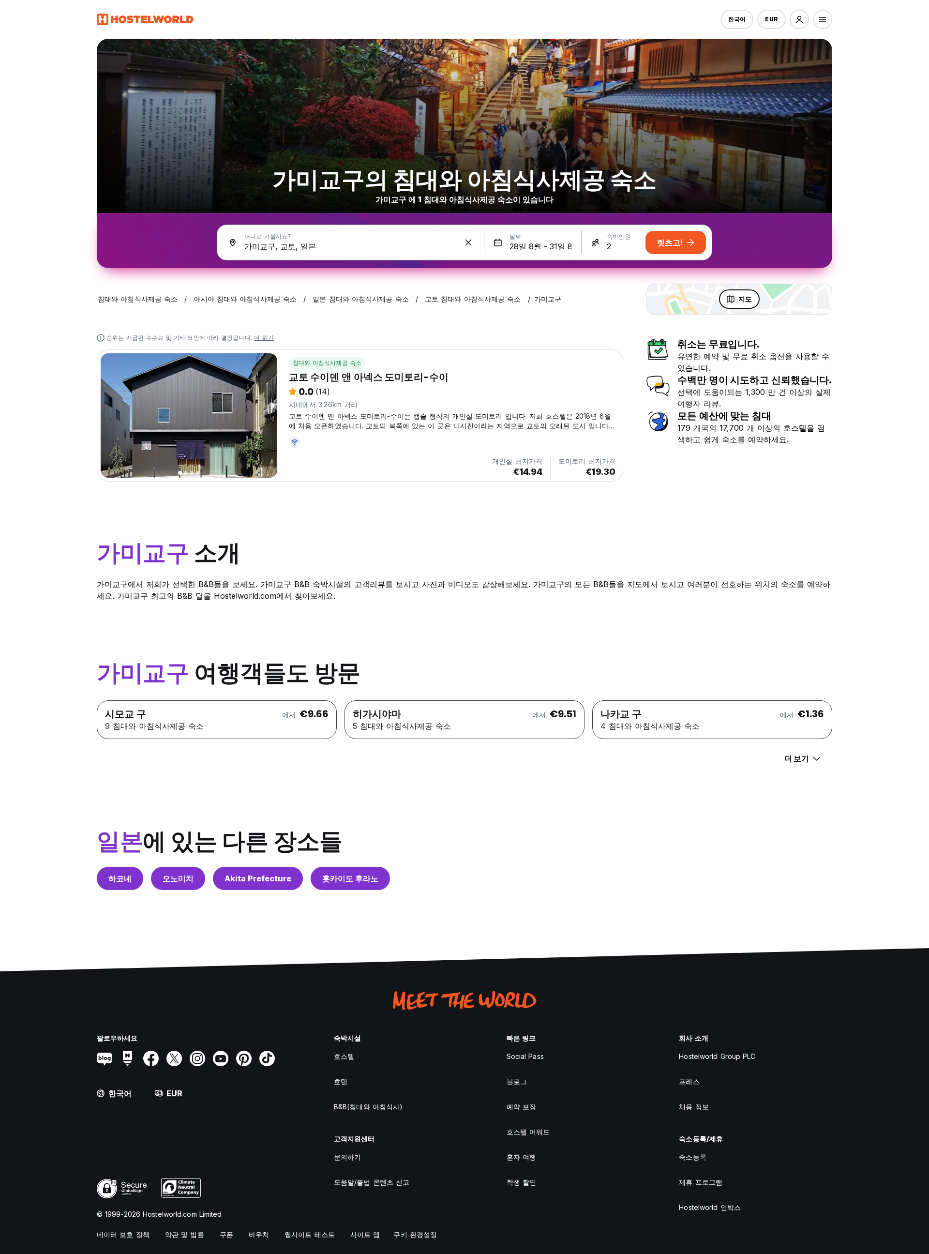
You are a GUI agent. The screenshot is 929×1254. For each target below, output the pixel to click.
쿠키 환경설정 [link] (415, 1234)
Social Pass (525, 1056)
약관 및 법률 (184, 1234)
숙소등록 (692, 1157)
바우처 (259, 1234)
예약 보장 (522, 1107)
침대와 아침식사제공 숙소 (327, 362)
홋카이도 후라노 (350, 878)
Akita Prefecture (258, 878)
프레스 (689, 1081)
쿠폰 (226, 1234)
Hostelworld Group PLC (717, 1056)
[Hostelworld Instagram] (197, 1058)
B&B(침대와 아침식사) (368, 1107)
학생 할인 (522, 1182)
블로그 (517, 1081)
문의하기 (347, 1157)
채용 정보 (694, 1107)
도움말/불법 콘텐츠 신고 (371, 1182)
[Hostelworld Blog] (104, 1058)
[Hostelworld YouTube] (220, 1058)
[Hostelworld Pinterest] (244, 1058)
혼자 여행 (522, 1157)
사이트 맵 (365, 1234)
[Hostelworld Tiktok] (267, 1058)
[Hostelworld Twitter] (174, 1058)
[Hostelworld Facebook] (151, 1058)
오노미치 (178, 878)
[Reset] (468, 242)
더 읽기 (264, 337)
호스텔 (344, 1056)
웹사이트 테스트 (310, 1234)
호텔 (340, 1081)
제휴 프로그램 (700, 1182)
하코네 (120, 878)
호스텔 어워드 (528, 1132)
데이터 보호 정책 (123, 1234)
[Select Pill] (799, 19)
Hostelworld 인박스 (710, 1207)
